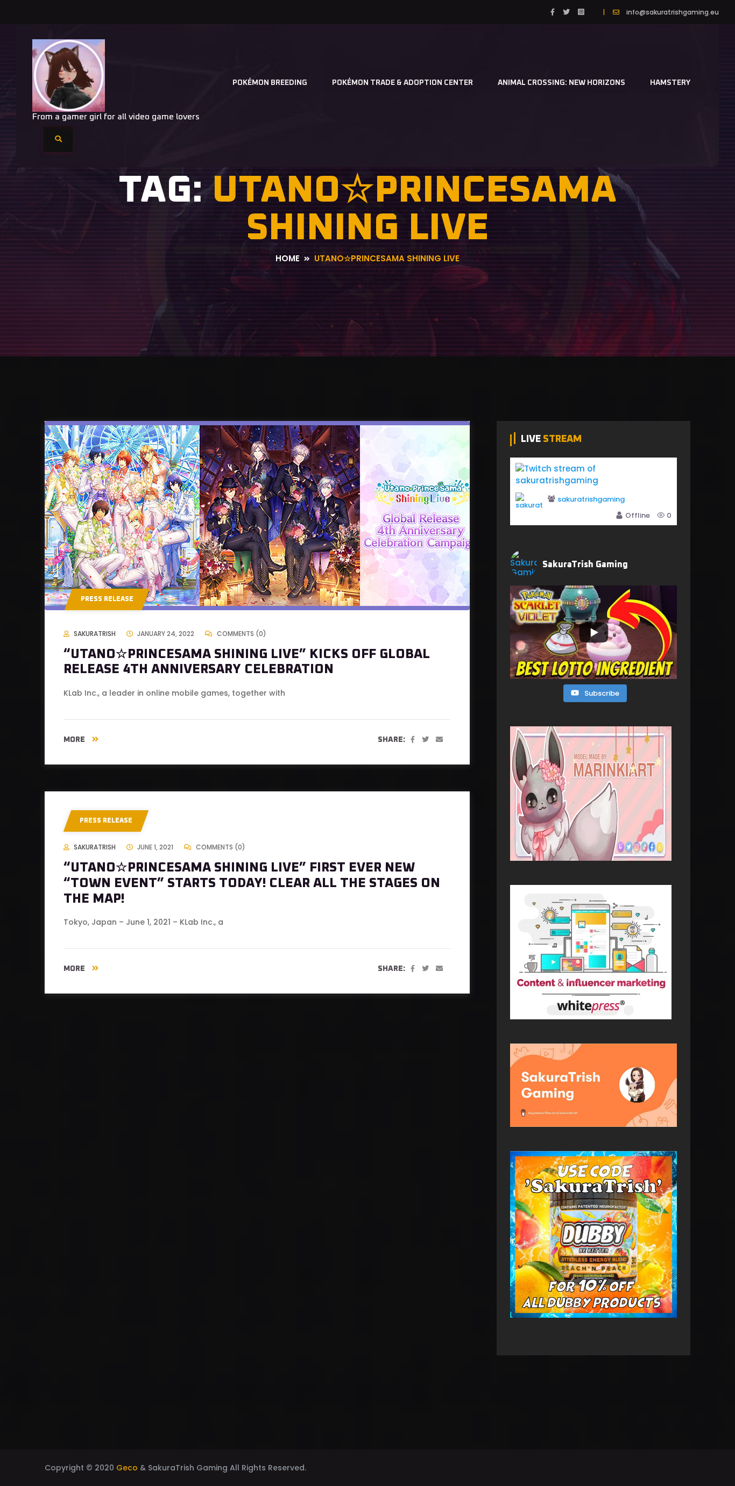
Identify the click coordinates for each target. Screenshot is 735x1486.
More (75, 740)
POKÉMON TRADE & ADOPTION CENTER (402, 83)
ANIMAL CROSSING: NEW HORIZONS (561, 83)
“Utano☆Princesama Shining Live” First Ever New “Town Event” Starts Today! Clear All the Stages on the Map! (251, 883)
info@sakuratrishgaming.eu (672, 12)
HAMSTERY (670, 83)
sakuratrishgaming (591, 499)
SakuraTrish (95, 633)
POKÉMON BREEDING (269, 83)
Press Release (107, 599)
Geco (127, 1467)
